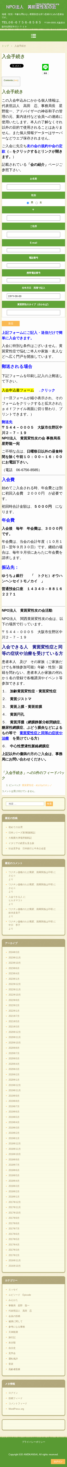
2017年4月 (14, 1244)
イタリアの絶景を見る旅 (21, 843)
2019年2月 (14, 1133)
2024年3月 (14, 952)
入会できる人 (16, 897)
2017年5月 (14, 1239)
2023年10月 (15, 962)
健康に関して (16, 1321)
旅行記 (12, 1337)
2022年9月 (14, 1000)
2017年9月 (14, 1218)
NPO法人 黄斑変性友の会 (33, 6)
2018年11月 (15, 1149)
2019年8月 (14, 1101)
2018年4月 (14, 1180)
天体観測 (13, 1332)
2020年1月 (14, 1079)
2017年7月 (14, 1228)
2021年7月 (14, 1016)
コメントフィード (18, 1403)
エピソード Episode (20, 1295)
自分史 (12, 1348)
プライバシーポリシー (33, 1442)
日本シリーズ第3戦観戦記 (22, 832)
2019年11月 (15, 1090)
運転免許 (13, 1358)
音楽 (11, 1364)
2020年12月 (15, 1032)
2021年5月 (14, 1021)
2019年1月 (14, 1138)
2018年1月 (14, 1196)
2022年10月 (15, 994)
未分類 (12, 1342)
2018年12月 (15, 1143)
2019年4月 (14, 1122)
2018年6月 (14, 1170)
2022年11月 (15, 989)
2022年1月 (14, 1010)
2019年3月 (14, 1127)
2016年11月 (15, 1260)
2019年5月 (14, 1117)
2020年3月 (14, 1069)
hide (16, 80)
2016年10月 (15, 1266)
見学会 (12, 1353)
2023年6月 (14, 968)
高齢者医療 (14, 1369)
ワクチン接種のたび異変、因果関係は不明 (31, 872)
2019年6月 (14, 1111)
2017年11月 (15, 1207)
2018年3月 (14, 1186)
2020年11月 (15, 1037)
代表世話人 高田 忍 (20, 1310)
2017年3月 (14, 1249)
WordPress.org (16, 1409)
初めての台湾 (16, 827)
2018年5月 (14, 1175)
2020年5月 (14, 1058)
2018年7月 (14, 1164)
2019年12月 (15, 1085)
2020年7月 (14, 1053)
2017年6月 (14, 1234)
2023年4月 (14, 973)
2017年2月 (14, 1255)
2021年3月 (14, 1026)
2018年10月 (15, 1154)
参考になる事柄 (17, 1326)
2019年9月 (14, 1095)
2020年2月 (14, 1074)
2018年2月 (14, 1191)
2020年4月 (14, 1064)
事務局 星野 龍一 (19, 1305)
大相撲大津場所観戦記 (20, 837)
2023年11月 (15, 957)
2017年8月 (14, 1223)
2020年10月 (15, 1042)
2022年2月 (14, 1005)
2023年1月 (14, 979)
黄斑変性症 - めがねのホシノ (37, 785)
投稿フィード (16, 1398)
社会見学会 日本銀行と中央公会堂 (27, 848)
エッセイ (13, 1289)
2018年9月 (14, 1159)
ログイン (13, 1393)
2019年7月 (14, 1106)
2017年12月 (15, 1202)
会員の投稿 (14, 1316)
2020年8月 (14, 1048)
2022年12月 (15, 984)
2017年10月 (15, 1212)
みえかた (13, 1300)
